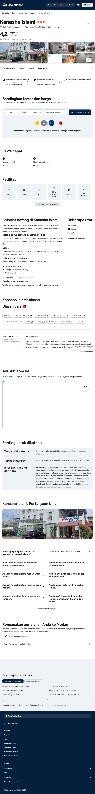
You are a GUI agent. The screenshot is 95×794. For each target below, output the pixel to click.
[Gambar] (24, 52)
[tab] (9, 68)
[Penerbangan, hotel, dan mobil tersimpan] (78, 5)
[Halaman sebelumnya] (3, 700)
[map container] (55, 59)
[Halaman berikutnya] (92, 700)
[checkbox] (29, 322)
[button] (7, 316)
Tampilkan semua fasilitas (47, 204)
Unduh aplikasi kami (15, 716)
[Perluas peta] (47, 404)
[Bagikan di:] (88, 24)
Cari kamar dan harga (80, 112)
